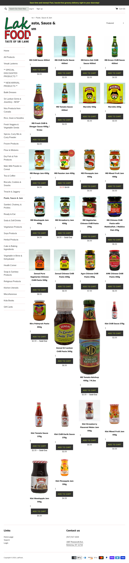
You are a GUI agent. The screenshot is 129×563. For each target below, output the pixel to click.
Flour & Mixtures (11, 150)
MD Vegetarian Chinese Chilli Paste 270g (89, 223)
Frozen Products (11, 144)
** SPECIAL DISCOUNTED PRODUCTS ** (10, 73)
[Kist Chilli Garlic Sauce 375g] (64, 416)
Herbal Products (11, 240)
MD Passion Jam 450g (64, 173)
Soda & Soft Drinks (12, 220)
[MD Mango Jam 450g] (39, 160)
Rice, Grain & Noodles (14, 118)
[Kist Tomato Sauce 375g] (39, 415)
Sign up (40, 9)
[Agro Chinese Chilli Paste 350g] (89, 260)
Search (7, 540)
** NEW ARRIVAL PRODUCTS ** (12, 84)
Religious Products (12, 281)
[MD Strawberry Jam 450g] (64, 206)
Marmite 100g (89, 106)
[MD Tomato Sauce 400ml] (64, 93)
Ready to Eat (9, 214)
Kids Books (9, 301)
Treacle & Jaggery (12, 192)
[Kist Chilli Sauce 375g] (114, 310)
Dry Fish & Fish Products (11, 158)
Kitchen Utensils (11, 288)
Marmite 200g (114, 106)
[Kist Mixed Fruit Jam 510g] (114, 414)
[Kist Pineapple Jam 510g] (64, 467)
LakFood (20, 558)
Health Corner (10, 265)
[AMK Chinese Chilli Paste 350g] (114, 260)
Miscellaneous (10, 294)
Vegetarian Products (13, 227)
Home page (8, 537)
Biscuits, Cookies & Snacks (12, 183)
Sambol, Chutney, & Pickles (13, 206)
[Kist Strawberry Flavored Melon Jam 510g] (89, 410)
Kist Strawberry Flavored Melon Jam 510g (89, 427)
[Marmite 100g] (89, 93)
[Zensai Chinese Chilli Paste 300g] (64, 260)
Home (6, 51)
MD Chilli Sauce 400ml (39, 60)
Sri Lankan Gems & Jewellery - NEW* (12, 100)
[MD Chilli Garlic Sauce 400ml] (64, 46)
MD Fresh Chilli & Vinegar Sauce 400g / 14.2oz (39, 126)
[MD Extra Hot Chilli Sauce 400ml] (89, 46)
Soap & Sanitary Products (11, 273)
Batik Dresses (10, 92)
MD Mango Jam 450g (39, 173)
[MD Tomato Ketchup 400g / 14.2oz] (89, 337)
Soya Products (10, 233)
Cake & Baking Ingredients (10, 247)
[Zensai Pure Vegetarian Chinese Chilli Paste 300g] (39, 260)
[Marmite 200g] (114, 93)
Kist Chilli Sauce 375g (114, 323)
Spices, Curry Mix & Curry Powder (12, 135)
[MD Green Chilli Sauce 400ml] (114, 46)
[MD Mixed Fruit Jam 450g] (114, 160)
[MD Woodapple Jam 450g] (39, 206)
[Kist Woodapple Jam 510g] (39, 476)
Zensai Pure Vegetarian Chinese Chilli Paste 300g (39, 277)
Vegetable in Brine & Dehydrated (13, 257)
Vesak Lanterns (11, 64)
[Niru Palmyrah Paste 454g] (39, 310)
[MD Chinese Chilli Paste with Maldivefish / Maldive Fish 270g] (114, 206)
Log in (31, 9)
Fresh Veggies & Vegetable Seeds (11, 126)
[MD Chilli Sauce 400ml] (39, 46)
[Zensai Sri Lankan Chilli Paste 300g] (64, 322)
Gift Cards (8, 307)
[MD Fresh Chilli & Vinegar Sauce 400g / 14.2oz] (39, 102)
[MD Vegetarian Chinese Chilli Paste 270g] (89, 206)
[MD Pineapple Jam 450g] (89, 160)
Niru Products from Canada (12, 110)
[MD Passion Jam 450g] (64, 160)
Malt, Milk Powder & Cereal (13, 167)
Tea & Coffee (9, 176)
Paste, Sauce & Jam (13, 198)
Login (6, 543)
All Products (9, 57)
